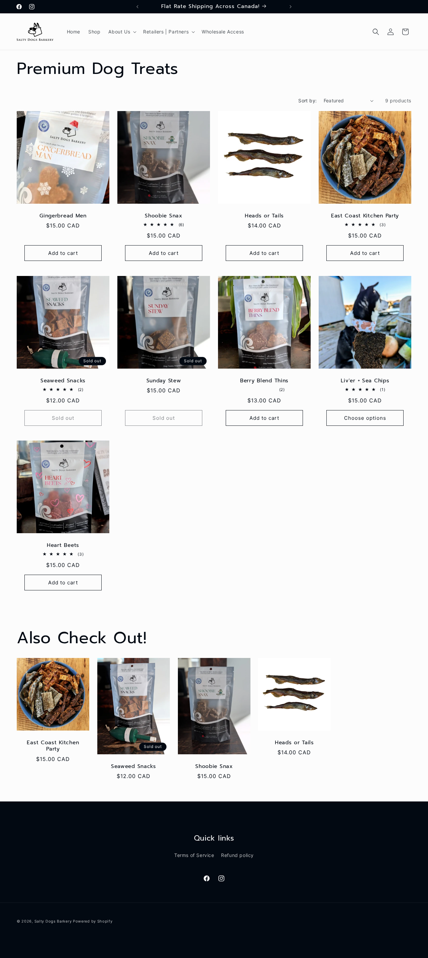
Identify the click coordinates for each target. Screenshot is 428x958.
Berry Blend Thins (264, 381)
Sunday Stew (163, 381)
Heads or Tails (264, 216)
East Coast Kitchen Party (365, 216)
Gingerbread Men (63, 216)
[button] (121, 32)
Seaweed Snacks (63, 381)
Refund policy (237, 855)
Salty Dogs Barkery (53, 921)
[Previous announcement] (137, 6)
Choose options (365, 418)
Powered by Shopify (93, 921)
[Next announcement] (290, 6)
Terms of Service (194, 855)
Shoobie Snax (164, 216)
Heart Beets (63, 545)
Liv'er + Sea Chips (365, 381)
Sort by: (307, 100)
